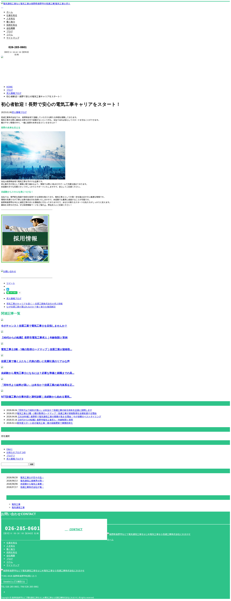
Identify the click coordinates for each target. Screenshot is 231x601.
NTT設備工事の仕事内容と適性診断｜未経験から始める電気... (36, 396)
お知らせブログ (16, 452)
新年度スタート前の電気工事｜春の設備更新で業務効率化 (45, 422)
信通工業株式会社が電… (32, 487)
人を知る (10, 18)
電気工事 (16, 504)
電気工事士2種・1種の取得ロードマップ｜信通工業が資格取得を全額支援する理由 (57, 413)
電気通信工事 (18, 507)
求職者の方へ (10, 57)
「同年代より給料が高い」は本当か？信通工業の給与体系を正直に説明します (54, 410)
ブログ (9, 31)
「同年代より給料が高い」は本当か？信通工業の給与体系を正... (37, 384)
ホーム (9, 12)
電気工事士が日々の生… (32, 477)
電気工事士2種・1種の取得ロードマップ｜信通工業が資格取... (36, 349)
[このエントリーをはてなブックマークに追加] (7, 289)
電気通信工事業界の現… (32, 480)
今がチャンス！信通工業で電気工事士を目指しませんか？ (34, 325)
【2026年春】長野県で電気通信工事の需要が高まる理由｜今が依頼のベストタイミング (59, 416)
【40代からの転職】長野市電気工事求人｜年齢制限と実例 (34, 337)
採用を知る (11, 24)
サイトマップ (12, 37)
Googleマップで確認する (14, 581)
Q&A (9, 449)
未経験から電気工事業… (32, 483)
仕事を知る (11, 15)
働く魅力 (10, 21)
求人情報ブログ (19, 112)
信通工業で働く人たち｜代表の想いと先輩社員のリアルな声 (35, 361)
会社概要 (10, 28)
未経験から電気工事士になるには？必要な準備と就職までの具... (37, 373)
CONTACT (75, 529)
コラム (9, 34)
